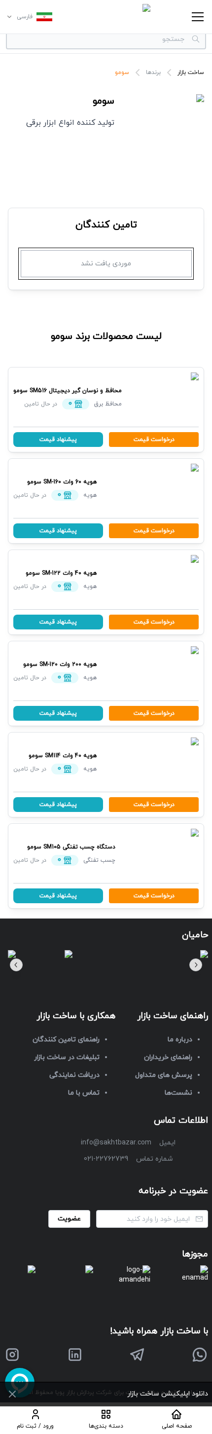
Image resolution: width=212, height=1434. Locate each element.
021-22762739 (106, 1159)
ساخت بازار (190, 72)
